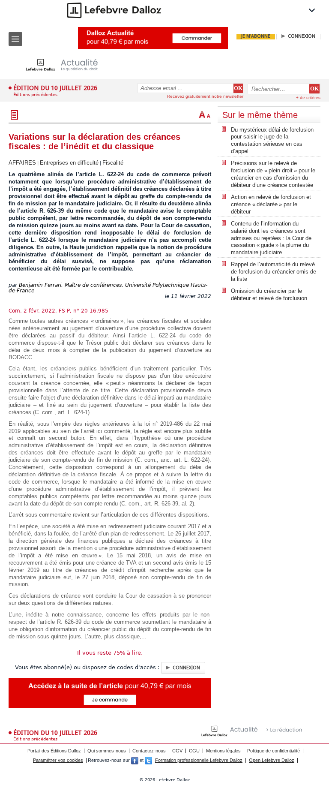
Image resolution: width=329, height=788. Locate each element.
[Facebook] (134, 760)
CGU (194, 750)
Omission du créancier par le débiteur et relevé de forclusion (269, 294)
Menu (15, 39)
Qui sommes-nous (106, 750)
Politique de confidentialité (273, 750)
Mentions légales (223, 750)
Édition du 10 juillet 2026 (55, 88)
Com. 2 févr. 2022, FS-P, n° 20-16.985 (58, 311)
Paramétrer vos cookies (58, 760)
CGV (177, 750)
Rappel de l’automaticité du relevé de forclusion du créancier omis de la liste (273, 271)
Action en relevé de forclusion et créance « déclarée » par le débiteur (271, 204)
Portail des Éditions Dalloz (54, 750)
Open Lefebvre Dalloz (271, 760)
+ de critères (308, 97)
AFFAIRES (22, 162)
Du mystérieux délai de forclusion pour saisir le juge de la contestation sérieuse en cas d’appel (272, 140)
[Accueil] (68, 65)
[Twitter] (148, 760)
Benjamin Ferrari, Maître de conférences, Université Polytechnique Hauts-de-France (108, 288)
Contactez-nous (149, 750)
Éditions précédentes (35, 94)
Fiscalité (112, 162)
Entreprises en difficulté (69, 162)
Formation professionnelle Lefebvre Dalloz (198, 760)
